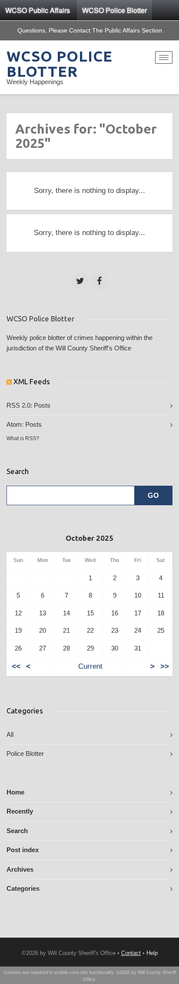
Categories (23, 888)
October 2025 (89, 538)
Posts (42, 405)
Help (152, 953)
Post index (23, 850)
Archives (20, 869)
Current (90, 666)
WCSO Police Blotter (114, 10)
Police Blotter (25, 753)
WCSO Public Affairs (37, 10)
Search (17, 830)
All (10, 734)
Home (15, 792)
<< (16, 666)
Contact (131, 953)
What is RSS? (23, 438)
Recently (20, 811)
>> (164, 666)
